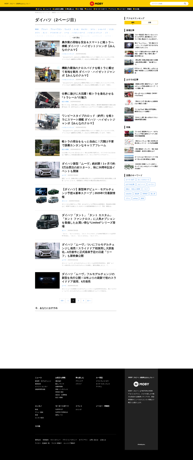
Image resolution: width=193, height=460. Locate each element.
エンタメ (89, 9)
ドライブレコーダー (102, 381)
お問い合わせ (94, 440)
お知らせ (103, 440)
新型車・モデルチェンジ (43, 381)
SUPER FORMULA (61, 412)
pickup (135, 198)
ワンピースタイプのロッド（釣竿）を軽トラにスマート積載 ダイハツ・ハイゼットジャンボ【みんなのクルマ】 (88, 119)
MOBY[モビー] (39, 12)
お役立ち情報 (59, 9)
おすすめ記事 (130, 184)
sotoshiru (129, 194)
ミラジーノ (50, 36)
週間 (132, 22)
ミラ (106, 33)
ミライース (39, 36)
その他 (137, 9)
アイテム (99, 386)
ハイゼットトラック (94, 33)
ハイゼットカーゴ (78, 33)
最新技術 (38, 384)
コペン (92, 29)
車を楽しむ (70, 9)
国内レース (59, 415)
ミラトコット (61, 36)
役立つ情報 (65, 101)
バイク (146, 189)
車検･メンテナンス (61, 389)
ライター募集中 (56, 443)
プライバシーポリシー (70, 440)
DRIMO (145, 194)
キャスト (84, 29)
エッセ (76, 29)
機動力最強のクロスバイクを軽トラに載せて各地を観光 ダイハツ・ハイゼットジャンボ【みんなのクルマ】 (88, 71)
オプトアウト (83, 440)
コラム (128, 198)
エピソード (141, 184)
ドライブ (78, 384)
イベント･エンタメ (41, 386)
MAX (37, 29)
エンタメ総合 (39, 418)
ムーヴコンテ (97, 36)
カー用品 (80, 9)
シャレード (102, 29)
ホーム (40, 9)
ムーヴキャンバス (83, 36)
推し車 (153, 194)
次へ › (89, 300)
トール (66, 33)
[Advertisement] (75, 337)
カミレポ (78, 409)
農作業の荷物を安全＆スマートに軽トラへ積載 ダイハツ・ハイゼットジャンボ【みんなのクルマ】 (88, 46)
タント (45, 33)
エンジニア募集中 (69, 443)
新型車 (137, 194)
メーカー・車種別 (126, 9)
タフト (37, 33)
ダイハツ (60, 12)
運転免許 (58, 381)
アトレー (44, 29)
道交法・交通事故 (61, 395)
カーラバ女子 (130, 179)
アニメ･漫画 (39, 412)
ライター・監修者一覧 (42, 443)
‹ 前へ (62, 300)
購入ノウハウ (59, 384)
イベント (113, 9)
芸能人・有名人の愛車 (133, 189)
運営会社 (38, 440)
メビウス (108, 36)
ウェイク (67, 29)
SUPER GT (59, 409)
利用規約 (46, 440)
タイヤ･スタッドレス (103, 384)
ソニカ (111, 29)
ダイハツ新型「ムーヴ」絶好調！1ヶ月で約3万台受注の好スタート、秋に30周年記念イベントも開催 (88, 167)
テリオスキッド (56, 33)
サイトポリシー (55, 440)
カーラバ (151, 184)
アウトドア (79, 381)
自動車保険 (59, 386)
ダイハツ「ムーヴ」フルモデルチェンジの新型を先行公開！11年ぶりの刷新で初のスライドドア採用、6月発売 (89, 277)
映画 (36, 409)
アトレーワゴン (56, 29)
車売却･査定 (59, 392)
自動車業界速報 (40, 389)
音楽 (36, 415)
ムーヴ (64, 175)
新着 (142, 198)
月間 (149, 22)
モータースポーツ (101, 9)
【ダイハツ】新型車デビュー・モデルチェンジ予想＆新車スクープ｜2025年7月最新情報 (88, 193)
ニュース (48, 9)
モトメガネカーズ (143, 179)
